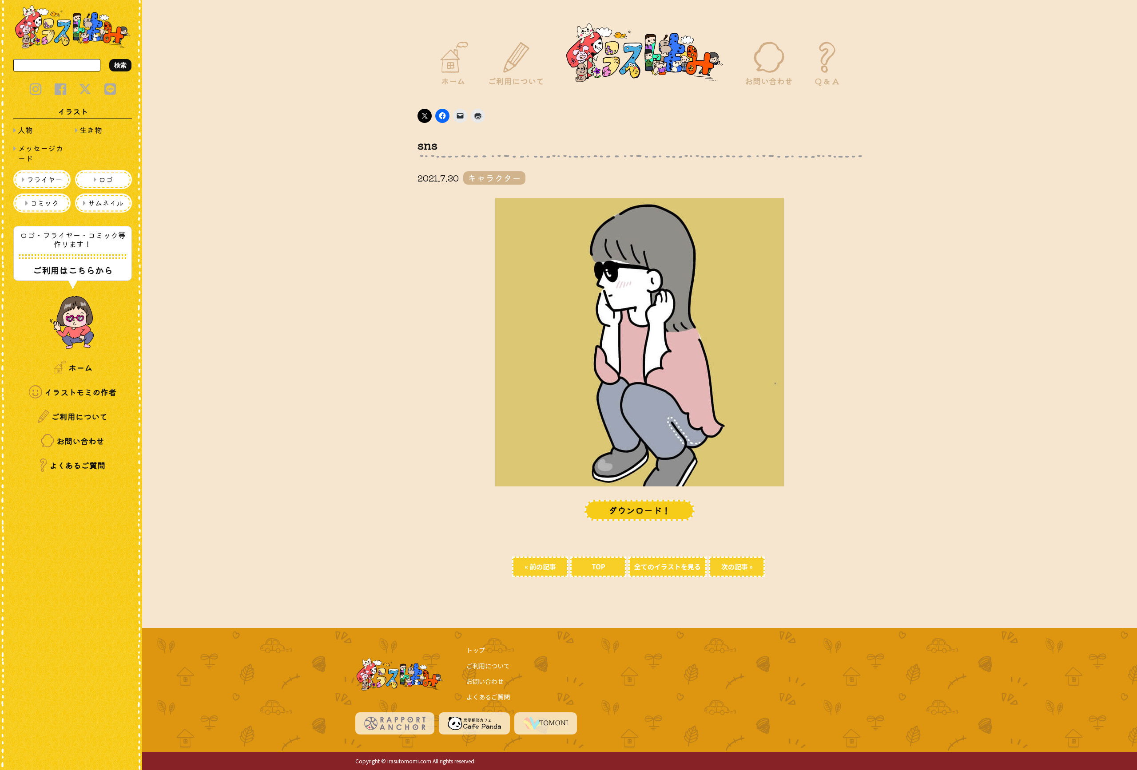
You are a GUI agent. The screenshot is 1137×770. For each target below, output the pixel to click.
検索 (120, 65)
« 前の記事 (540, 566)
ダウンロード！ (639, 510)
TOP (598, 566)
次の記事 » (737, 566)
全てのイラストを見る (667, 566)
